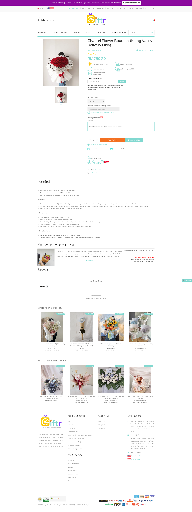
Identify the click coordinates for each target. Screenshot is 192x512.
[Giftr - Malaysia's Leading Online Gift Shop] (96, 19)
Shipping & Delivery (74, 432)
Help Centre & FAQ (74, 442)
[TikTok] (54, 20)
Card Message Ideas (75, 449)
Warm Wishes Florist (95, 50)
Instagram (101, 425)
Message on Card (95, 118)
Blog (69, 421)
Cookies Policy (73, 474)
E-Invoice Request (74, 445)
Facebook (101, 421)
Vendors (71, 425)
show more (90, 261)
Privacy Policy (72, 470)
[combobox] (141, 32)
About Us (71, 460)
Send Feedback (136, 452)
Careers (70, 467)
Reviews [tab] (42, 286)
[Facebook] (47, 20)
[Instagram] (50, 20)
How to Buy (72, 428)
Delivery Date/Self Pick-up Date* (99, 106)
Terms (70, 481)
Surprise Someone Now (131, 3)
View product (52, 329)
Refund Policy (72, 477)
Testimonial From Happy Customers (80, 435)
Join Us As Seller (73, 464)
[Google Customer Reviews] (58, 499)
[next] (152, 335)
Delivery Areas (93, 98)
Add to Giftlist (135, 140)
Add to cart (112, 140)
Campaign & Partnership (76, 438)
